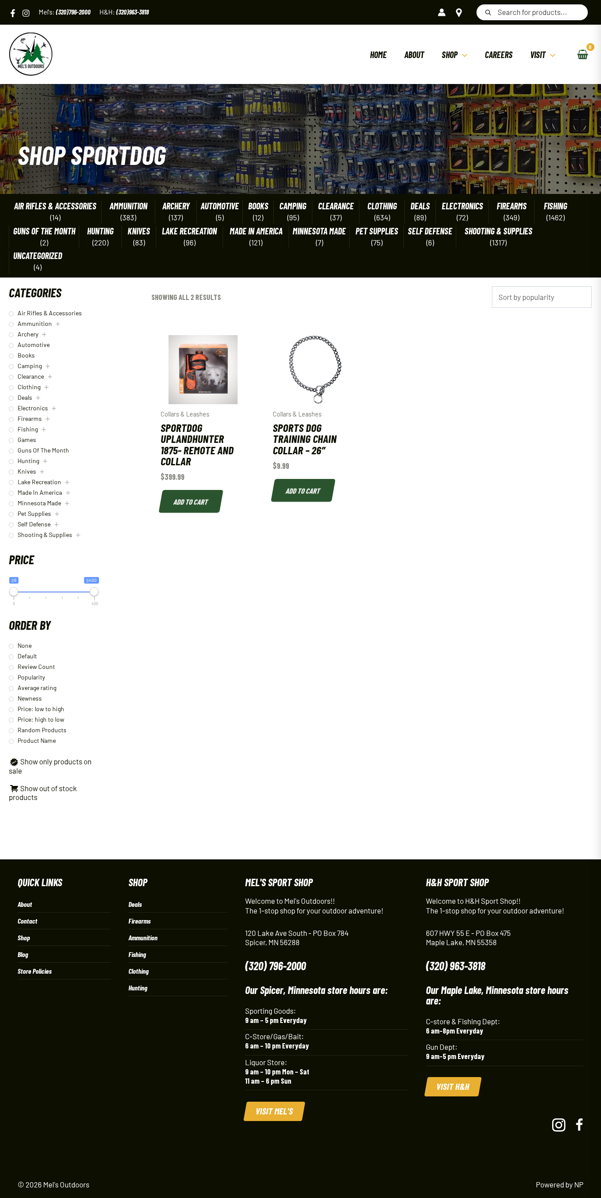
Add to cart (191, 501)
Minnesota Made (319, 231)
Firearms (512, 206)
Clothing (382, 206)
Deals (420, 206)
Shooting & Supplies (498, 231)
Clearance (336, 206)
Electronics (462, 206)
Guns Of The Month (44, 231)
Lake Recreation (189, 231)
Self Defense (430, 231)
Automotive (220, 206)
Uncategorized (37, 255)
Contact (27, 921)
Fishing (555, 206)
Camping (292, 206)
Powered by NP (559, 1184)
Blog (23, 954)
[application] (462, 54)
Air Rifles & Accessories (55, 206)
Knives (139, 231)
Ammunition (128, 206)
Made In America (256, 231)
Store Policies (34, 971)
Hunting (100, 231)
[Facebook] (13, 13)
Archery (176, 206)
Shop (24, 937)
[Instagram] (26, 13)
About (25, 904)
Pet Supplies (376, 231)
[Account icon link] (442, 12)
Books (258, 206)
